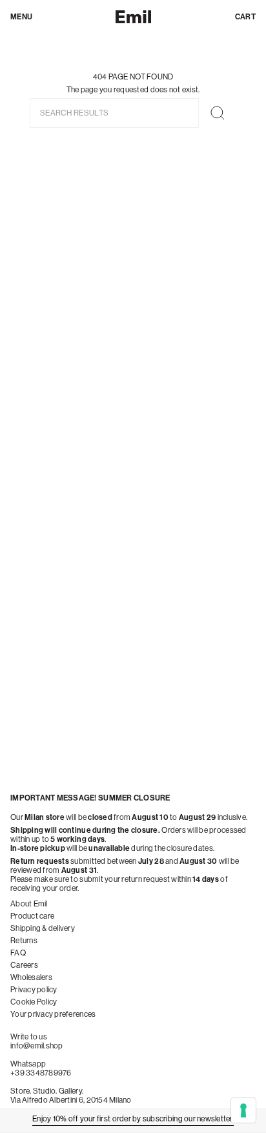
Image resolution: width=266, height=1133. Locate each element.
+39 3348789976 (41, 1072)
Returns (23, 940)
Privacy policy (33, 989)
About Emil (29, 903)
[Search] (217, 113)
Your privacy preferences (53, 1014)
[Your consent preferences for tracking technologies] (243, 1110)
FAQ (18, 952)
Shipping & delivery (42, 928)
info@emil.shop (36, 1045)
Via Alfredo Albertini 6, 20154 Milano (71, 1100)
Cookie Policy (33, 1001)
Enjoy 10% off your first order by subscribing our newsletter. (133, 1118)
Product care (32, 916)
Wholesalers (31, 977)
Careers (24, 965)
